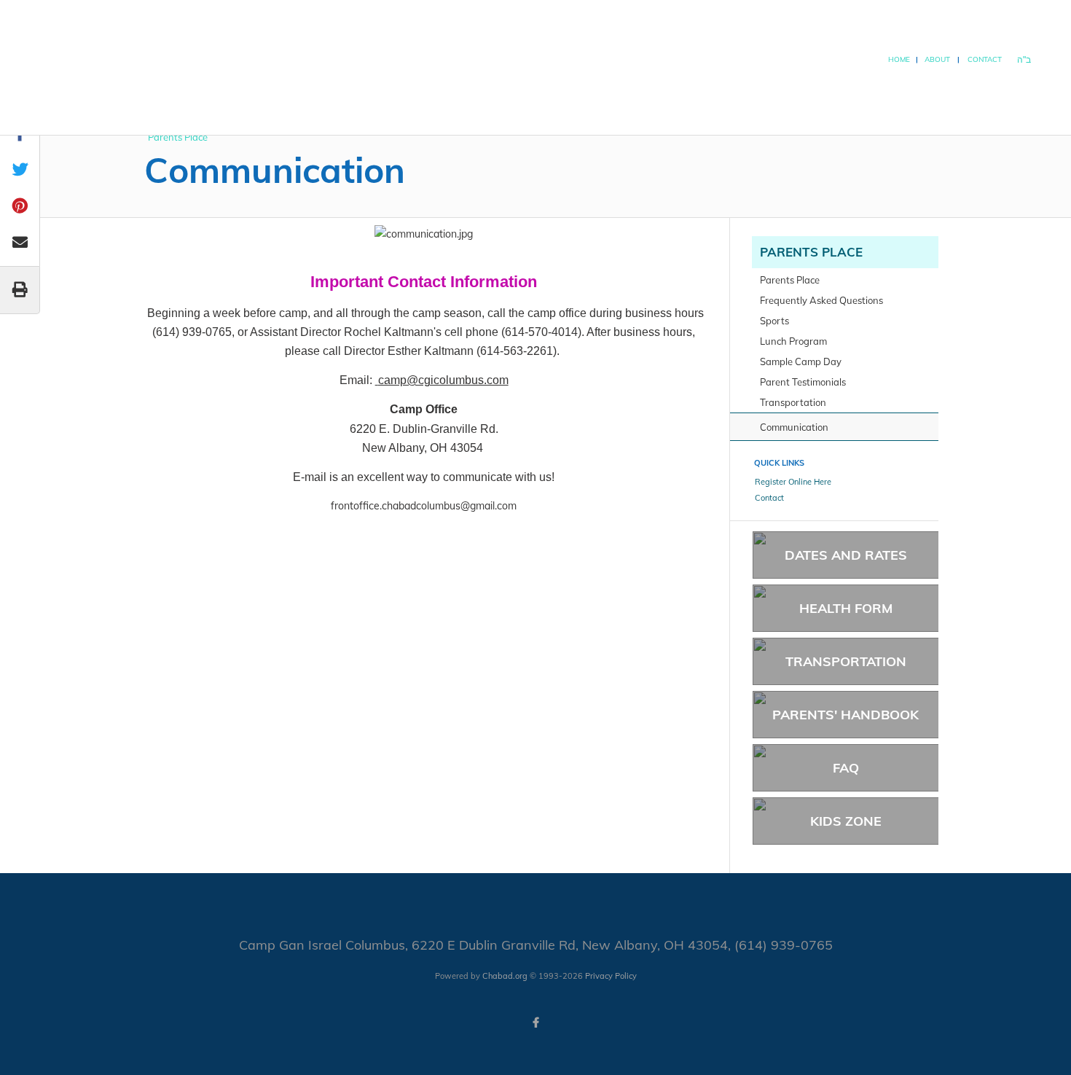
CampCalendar (784, 95)
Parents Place (811, 251)
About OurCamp (855, 95)
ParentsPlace (920, 95)
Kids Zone (846, 821)
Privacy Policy (611, 976)
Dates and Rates (846, 555)
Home (899, 59)
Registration (711, 95)
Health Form (845, 608)
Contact (985, 59)
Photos (976, 95)
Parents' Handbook (845, 714)
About (937, 59)
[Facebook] (535, 1022)
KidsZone (1026, 95)
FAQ (846, 767)
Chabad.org (504, 976)
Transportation (845, 661)
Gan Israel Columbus (165, 98)
